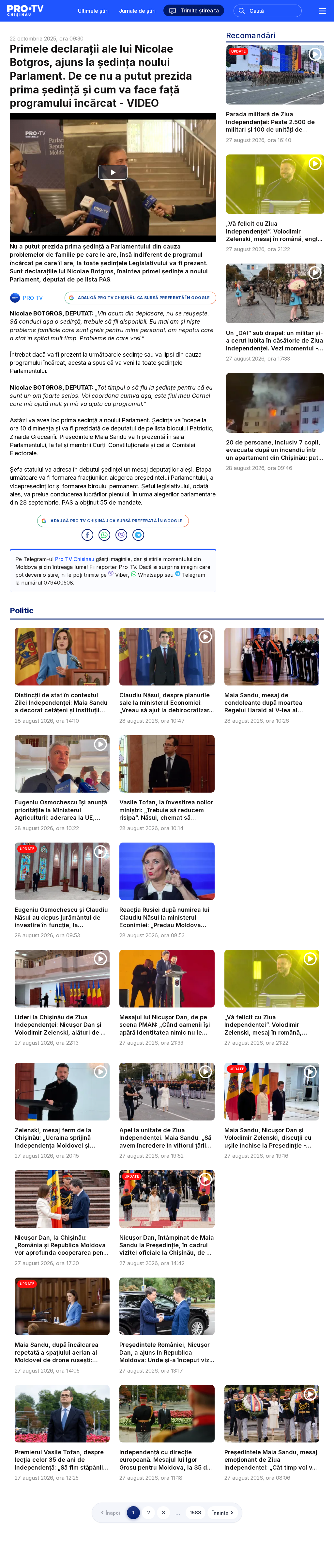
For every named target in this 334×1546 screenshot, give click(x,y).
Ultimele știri (93, 11)
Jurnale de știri (137, 11)
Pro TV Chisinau (74, 559)
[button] (87, 535)
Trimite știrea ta (199, 10)
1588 (195, 1512)
